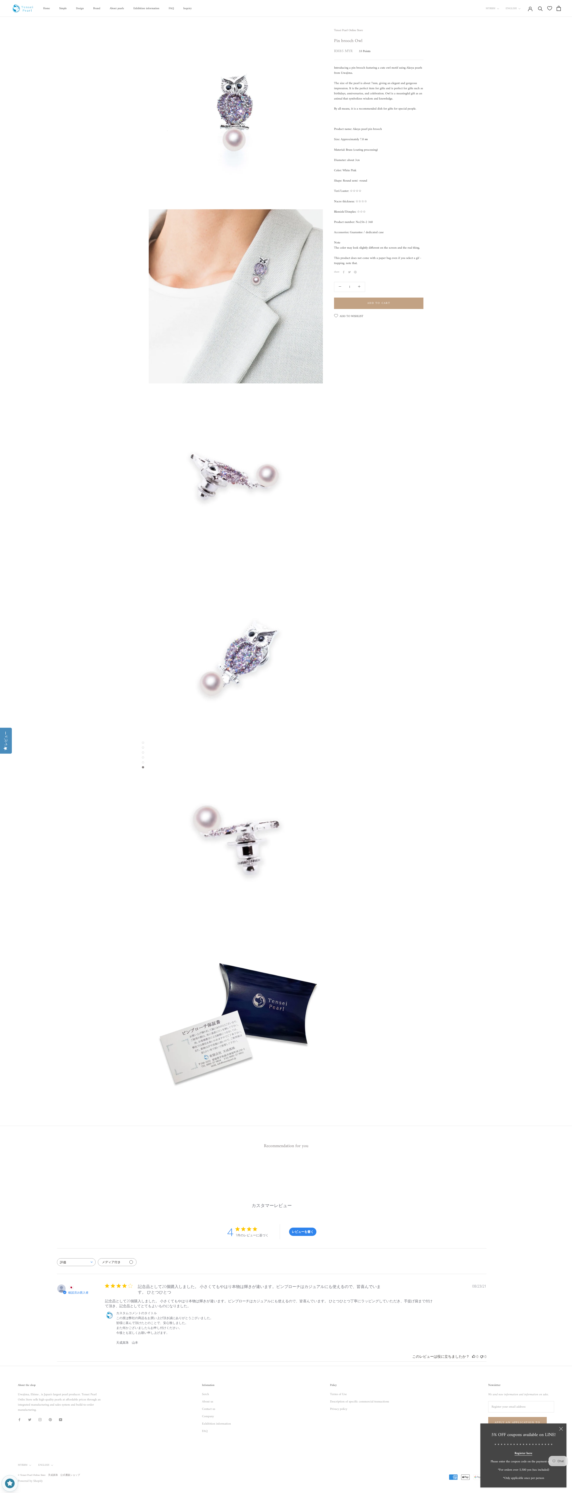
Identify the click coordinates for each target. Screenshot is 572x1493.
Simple (63, 8)
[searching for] (540, 8)
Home (46, 8)
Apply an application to (517, 1422)
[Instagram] (40, 1419)
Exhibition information (146, 8)
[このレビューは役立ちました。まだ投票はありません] (473, 1356)
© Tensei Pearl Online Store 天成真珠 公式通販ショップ (49, 1475)
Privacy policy (338, 1409)
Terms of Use (338, 1394)
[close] (561, 1429)
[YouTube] (60, 1419)
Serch (205, 1394)
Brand (96, 8)
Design (80, 8)
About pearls (117, 8)
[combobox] (76, 1262)
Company (208, 1416)
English (511, 8)
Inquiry (187, 8)
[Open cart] (559, 8)
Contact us (208, 1409)
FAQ (171, 8)
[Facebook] (343, 272)
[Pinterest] (355, 272)
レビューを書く (303, 1231)
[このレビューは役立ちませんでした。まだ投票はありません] (481, 1356)
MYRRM (490, 8)
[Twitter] (349, 272)
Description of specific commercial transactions (359, 1401)
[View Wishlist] (549, 8)
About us (207, 1401)
